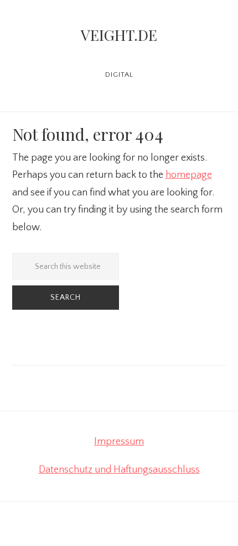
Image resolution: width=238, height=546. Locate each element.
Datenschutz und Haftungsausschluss (119, 469)
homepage (188, 175)
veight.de (119, 35)
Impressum (119, 441)
